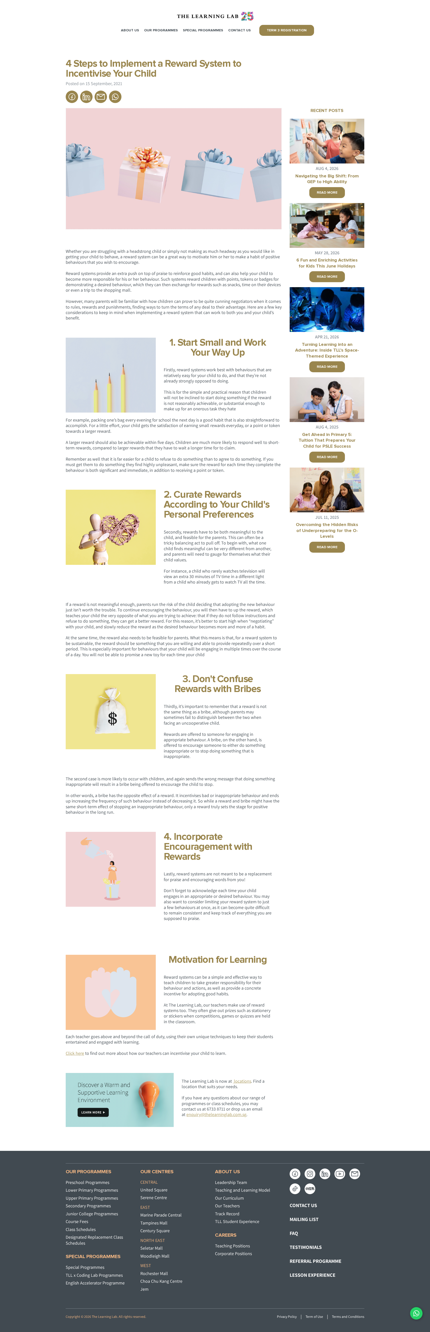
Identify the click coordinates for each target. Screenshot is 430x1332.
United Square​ (153, 1190)
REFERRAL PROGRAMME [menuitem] (315, 1261)
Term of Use (314, 1316)
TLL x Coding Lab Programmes (94, 1275)
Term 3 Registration (287, 30)
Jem (144, 1289)
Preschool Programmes (87, 1182)
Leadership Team (231, 1182)
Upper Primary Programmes (92, 1198)
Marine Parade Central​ (161, 1215)
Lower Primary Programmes (92, 1190)
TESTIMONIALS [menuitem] (306, 1247)
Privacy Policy (287, 1316)
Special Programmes (85, 1267)
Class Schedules (81, 1229)
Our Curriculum (229, 1198)
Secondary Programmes (88, 1206)
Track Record (227, 1214)
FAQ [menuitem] (294, 1233)
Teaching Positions (232, 1246)
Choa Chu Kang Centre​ (161, 1281)
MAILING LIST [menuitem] (304, 1219)
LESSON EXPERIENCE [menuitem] (312, 1275)
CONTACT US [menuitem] (303, 1205)
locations (242, 1081)
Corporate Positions (233, 1253)
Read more (327, 192)
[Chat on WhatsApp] (416, 1313)
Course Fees (77, 1221)
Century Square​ (155, 1230)
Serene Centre (153, 1197)
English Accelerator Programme (95, 1283)
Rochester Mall (154, 1273)
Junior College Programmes (92, 1214)
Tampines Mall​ (153, 1223)
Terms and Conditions (348, 1316)
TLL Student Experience (237, 1221)
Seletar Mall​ (151, 1248)
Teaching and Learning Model (242, 1190)
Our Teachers (227, 1206)
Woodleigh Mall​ (154, 1256)
